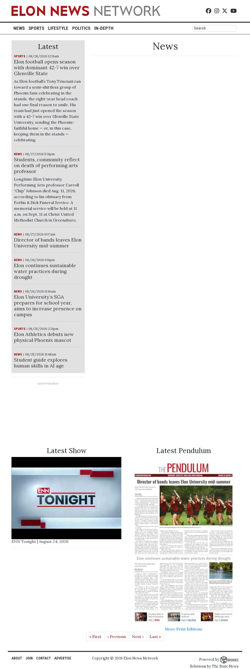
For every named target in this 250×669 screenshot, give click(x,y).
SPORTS (19, 56)
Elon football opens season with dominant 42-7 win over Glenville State (47, 67)
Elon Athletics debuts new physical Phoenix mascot (44, 337)
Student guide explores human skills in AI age (40, 363)
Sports (36, 28)
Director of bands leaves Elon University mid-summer (48, 243)
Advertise (62, 658)
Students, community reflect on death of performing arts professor (47, 165)
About (16, 658)
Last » (155, 636)
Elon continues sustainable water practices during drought (45, 271)
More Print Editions (183, 629)
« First (95, 636)
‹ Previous (116, 636)
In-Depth (104, 28)
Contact (43, 658)
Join (29, 658)
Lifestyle (58, 28)
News (19, 28)
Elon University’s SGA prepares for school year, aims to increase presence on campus (48, 305)
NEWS (18, 154)
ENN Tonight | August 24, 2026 (39, 541)
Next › (138, 636)
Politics (81, 28)
